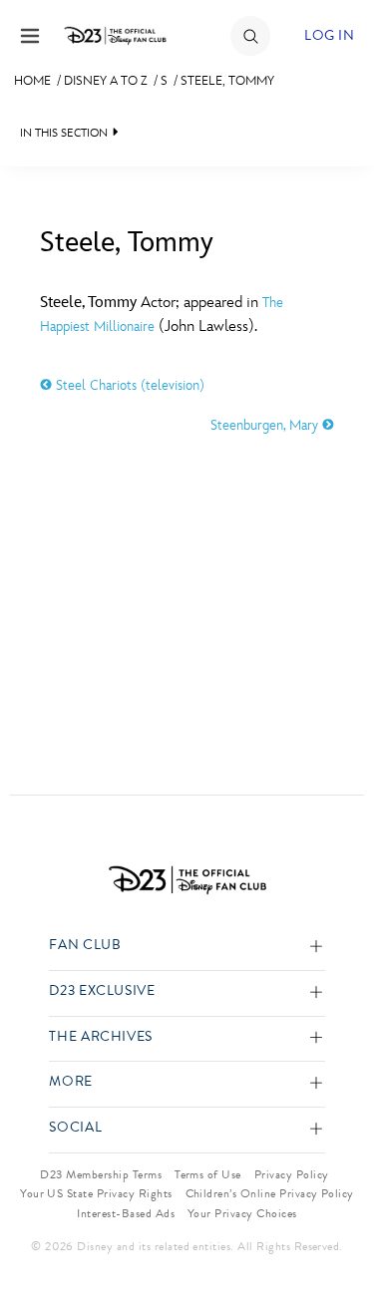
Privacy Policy (291, 1174)
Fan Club (85, 945)
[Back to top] (335, 1238)
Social (75, 1128)
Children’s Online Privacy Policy (270, 1193)
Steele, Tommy (227, 81)
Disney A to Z (106, 81)
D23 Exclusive (102, 991)
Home (32, 81)
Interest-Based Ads (126, 1213)
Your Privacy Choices (242, 1213)
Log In (329, 35)
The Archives (101, 1037)
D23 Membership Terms (101, 1174)
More (71, 1082)
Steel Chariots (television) (128, 385)
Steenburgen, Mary (266, 425)
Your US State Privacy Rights (96, 1193)
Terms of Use (208, 1174)
